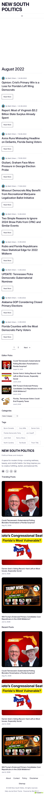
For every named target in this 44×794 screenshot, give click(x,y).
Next (27, 347)
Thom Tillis (34, 443)
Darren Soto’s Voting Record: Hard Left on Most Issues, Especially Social (27, 376)
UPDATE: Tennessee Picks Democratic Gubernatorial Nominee (17, 277)
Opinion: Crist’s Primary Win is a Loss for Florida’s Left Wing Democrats (20, 86)
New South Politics (15, 6)
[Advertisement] (22, 43)
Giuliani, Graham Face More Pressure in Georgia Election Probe (18, 166)
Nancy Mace (20, 438)
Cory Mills (22, 428)
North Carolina (9, 443)
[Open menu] (22, 16)
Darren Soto (35, 428)
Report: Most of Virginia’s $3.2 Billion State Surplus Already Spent (19, 114)
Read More (8, 97)
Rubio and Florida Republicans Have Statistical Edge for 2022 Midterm (20, 250)
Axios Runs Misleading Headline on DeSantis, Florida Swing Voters (22, 140)
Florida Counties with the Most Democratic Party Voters (20, 328)
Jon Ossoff (30, 433)
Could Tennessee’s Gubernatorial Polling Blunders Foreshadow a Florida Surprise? (26, 363)
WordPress (35, 791)
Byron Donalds (9, 428)
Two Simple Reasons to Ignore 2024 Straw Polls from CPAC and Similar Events (21, 222)
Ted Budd (22, 443)
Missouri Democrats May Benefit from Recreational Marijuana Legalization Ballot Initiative (21, 194)
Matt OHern (12, 78)
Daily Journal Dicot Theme (13, 791)
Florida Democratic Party (12, 433)
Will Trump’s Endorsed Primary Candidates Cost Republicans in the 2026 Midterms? (27, 388)
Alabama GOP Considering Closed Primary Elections (22, 303)
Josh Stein (7, 438)
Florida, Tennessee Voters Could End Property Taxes (26, 399)
